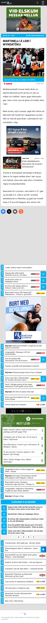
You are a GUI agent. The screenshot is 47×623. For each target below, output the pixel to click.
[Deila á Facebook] (3, 211)
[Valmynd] (43, 2)
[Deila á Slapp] (21, 211)
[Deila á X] (9, 211)
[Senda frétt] (15, 211)
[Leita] (37, 2)
